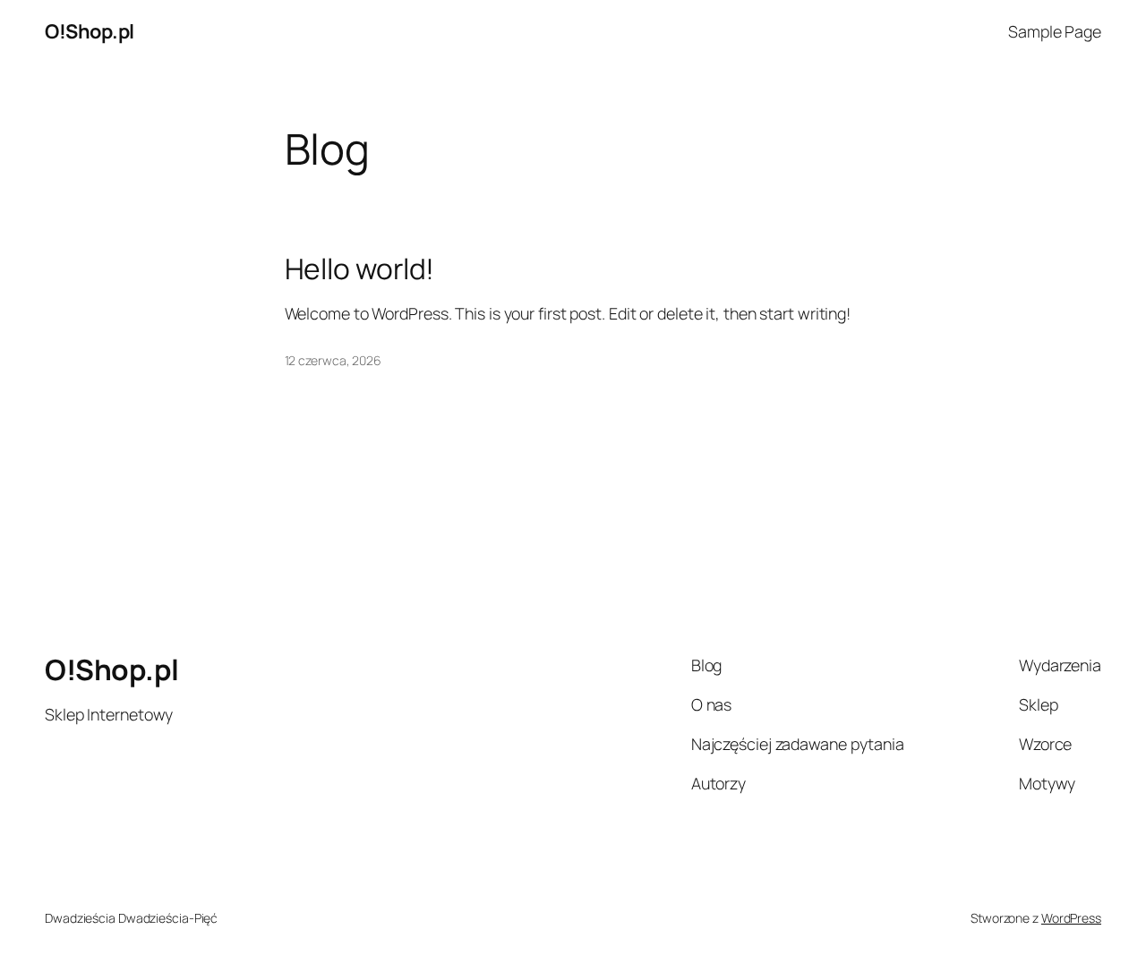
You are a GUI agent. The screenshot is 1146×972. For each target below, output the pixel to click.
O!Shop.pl (89, 31)
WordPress (1071, 917)
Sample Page (1054, 31)
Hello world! (360, 269)
